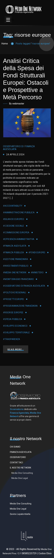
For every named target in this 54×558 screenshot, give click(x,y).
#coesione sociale (13, 226)
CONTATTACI (16, 462)
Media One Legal (19, 478)
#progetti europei (13, 299)
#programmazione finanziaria (20, 306)
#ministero (37, 272)
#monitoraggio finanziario (18, 279)
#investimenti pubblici (15, 266)
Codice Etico (45, 553)
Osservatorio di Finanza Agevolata (19, 148)
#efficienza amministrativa (18, 239)
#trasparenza (11, 339)
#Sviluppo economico (15, 326)
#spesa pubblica (12, 319)
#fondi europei (36, 252)
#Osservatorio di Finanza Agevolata (24, 286)
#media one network (14, 272)
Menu (9, 19)
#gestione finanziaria (15, 259)
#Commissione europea (16, 232)
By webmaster (16, 103)
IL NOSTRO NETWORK (20, 467)
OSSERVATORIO (18, 457)
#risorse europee (13, 312)
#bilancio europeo (13, 219)
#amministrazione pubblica (18, 212)
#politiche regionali (14, 292)
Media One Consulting (22, 473)
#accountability (12, 206)
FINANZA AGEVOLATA (21, 452)
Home (4, 43)
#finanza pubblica (13, 252)
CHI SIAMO (15, 447)
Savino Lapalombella (20, 514)
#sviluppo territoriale (16, 332)
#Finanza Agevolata (14, 246)
